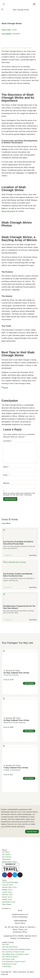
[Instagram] (20, 874)
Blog (13, 48)
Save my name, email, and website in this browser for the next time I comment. (19, 494)
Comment (7, 441)
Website (6, 483)
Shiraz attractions (8, 211)
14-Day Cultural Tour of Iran (16, 720)
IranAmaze (5, 48)
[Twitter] (14, 874)
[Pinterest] (9, 874)
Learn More (6, 523)
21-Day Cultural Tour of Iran (16, 673)
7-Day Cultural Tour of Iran (15, 768)
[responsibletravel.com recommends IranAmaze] (10, 871)
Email (6, 475)
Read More (33, 555)
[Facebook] (4, 874)
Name (6, 467)
